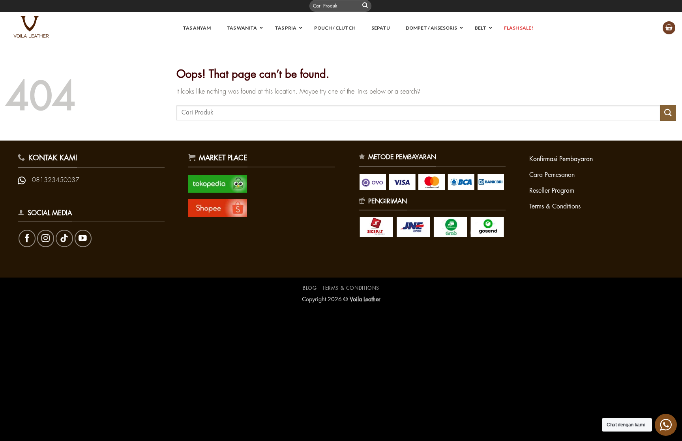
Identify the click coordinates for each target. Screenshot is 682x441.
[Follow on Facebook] (27, 238)
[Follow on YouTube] (83, 238)
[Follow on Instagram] (45, 238)
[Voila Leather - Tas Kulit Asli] (35, 28)
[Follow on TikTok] (64, 238)
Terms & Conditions (350, 288)
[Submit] (365, 6)
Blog (310, 288)
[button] (669, 27)
